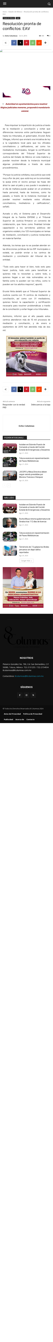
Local (17, 18)
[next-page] (8, 485)
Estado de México (15, 12)
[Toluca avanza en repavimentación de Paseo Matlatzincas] (10, 462)
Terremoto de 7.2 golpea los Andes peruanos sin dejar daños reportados (34, 549)
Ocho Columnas (11, 36)
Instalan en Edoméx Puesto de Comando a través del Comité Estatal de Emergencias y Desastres (34, 447)
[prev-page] (4, 485)
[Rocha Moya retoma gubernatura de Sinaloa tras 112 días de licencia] (10, 523)
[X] (20, 42)
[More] (45, 42)
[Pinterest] (26, 42)
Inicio (5, 12)
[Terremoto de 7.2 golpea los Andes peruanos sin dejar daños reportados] (10, 551)
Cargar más (25, 561)
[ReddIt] (39, 42)
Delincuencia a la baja (40, 404)
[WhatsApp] (32, 42)
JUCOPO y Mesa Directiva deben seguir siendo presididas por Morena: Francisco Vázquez (33, 474)
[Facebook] (14, 42)
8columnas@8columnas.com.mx (29, 676)
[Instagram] (26, 695)
